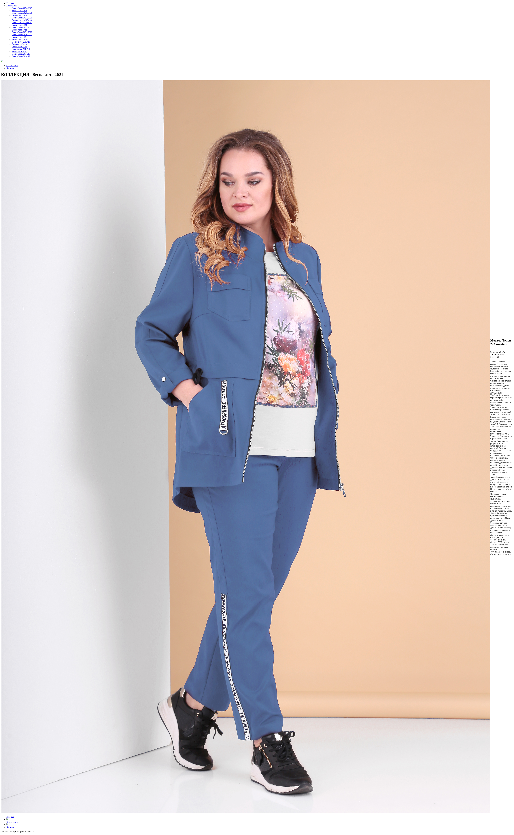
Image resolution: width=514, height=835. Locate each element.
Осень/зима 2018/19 (21, 49)
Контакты (10, 68)
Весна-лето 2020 (19, 39)
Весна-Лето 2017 (19, 51)
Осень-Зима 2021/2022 (22, 32)
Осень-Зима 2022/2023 (22, 27)
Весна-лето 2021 (19, 37)
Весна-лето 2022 (19, 30)
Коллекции (11, 6)
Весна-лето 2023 (19, 25)
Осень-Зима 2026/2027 (22, 8)
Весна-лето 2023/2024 (22, 20)
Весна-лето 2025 (19, 15)
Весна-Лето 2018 (19, 46)
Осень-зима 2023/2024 (22, 22)
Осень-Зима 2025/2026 (22, 13)
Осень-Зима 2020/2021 (22, 34)
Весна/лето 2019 (19, 44)
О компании (12, 65)
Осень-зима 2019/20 (21, 42)
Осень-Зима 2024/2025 (22, 18)
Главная (10, 3)
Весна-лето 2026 (19, 10)
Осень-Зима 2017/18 (21, 54)
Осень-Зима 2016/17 (21, 56)
